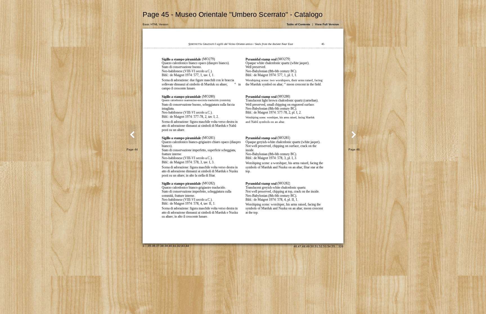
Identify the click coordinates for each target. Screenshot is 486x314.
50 (312, 246)
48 (303, 246)
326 (340, 246)
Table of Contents (298, 24)
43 (183, 245)
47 (299, 246)
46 (295, 246)
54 (329, 246)
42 (179, 245)
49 (308, 246)
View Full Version (327, 24)
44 (187, 245)
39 (166, 245)
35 (149, 245)
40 (170, 245)
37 (157, 245)
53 (325, 246)
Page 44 (132, 149)
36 (153, 245)
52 (320, 246)
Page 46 (354, 149)
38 (162, 245)
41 (174, 245)
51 (316, 246)
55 (333, 246)
